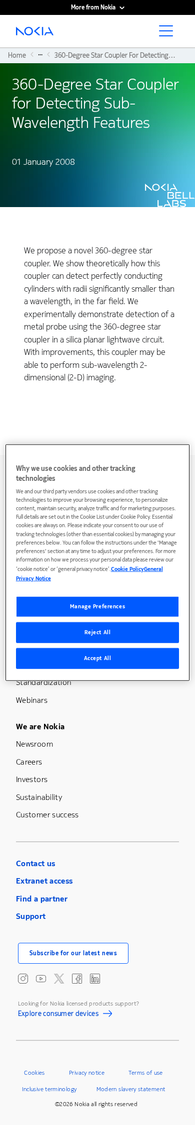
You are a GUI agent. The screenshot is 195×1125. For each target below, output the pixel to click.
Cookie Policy (127, 568)
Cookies (34, 1072)
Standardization (43, 682)
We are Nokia (40, 726)
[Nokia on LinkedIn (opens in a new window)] (95, 979)
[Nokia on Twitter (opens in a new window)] (59, 979)
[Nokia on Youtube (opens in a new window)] (41, 979)
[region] (97, 562)
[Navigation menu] (169, 33)
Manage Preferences (97, 606)
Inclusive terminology (49, 1089)
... (40, 54)
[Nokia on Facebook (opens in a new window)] (77, 979)
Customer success (47, 814)
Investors (32, 779)
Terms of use (145, 1072)
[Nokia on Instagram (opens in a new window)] (23, 979)
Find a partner (42, 899)
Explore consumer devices (58, 1015)
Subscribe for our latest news (74, 953)
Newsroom (34, 744)
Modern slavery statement (131, 1089)
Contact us (36, 863)
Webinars (32, 700)
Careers (29, 762)
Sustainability (39, 797)
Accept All (98, 658)
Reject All (97, 632)
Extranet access (44, 881)
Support (31, 916)
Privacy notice (86, 1072)
